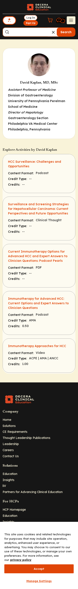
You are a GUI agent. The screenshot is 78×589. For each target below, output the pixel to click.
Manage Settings (39, 581)
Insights (8, 480)
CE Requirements (15, 431)
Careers (8, 450)
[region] (39, 555)
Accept (39, 568)
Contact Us (11, 456)
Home (7, 419)
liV (4, 486)
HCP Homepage (14, 509)
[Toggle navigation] (71, 20)
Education (10, 474)
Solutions (9, 426)
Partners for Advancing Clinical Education (33, 492)
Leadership (11, 444)
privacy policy (20, 560)
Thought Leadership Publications (26, 438)
